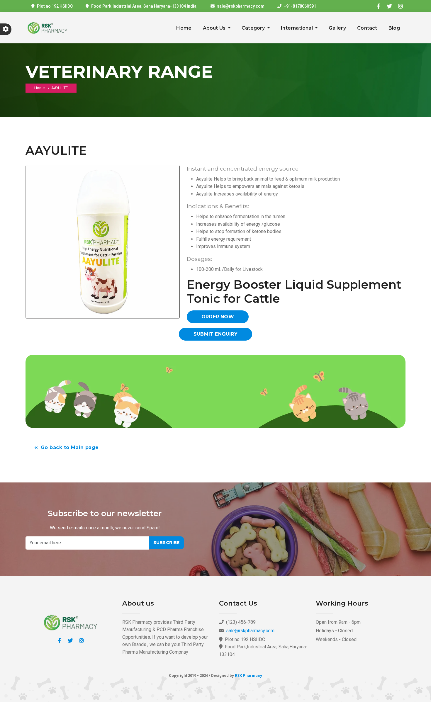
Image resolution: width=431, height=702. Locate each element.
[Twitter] (389, 6)
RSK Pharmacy (248, 675)
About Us (215, 28)
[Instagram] (400, 6)
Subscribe (166, 542)
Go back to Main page (70, 447)
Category (254, 28)
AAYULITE (59, 88)
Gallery (337, 28)
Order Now (217, 316)
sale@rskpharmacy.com (240, 6)
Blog (394, 28)
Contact (367, 28)
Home (183, 28)
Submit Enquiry (215, 334)
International (297, 28)
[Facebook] (378, 6)
